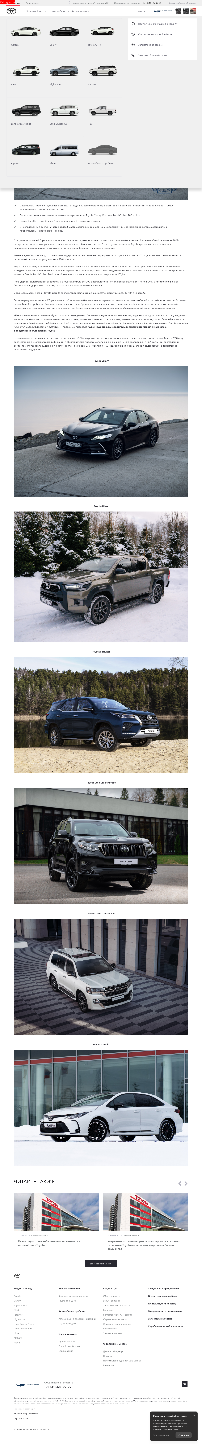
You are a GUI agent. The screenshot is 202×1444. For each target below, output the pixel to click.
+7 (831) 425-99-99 (152, 2)
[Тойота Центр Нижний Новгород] (163, 11)
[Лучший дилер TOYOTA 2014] (178, 11)
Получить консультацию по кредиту (157, 23)
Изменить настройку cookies (26, 1413)
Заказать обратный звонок (182, 2)
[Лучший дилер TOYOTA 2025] (193, 11)
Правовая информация (24, 1408)
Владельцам (32, 2)
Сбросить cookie (21, 1418)
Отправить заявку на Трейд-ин (155, 34)
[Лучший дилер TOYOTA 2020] (186, 11)
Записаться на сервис (150, 44)
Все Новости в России (101, 1263)
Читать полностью (161, 1435)
